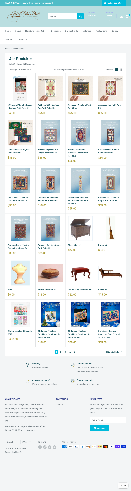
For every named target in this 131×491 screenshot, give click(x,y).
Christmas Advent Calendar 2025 (20, 332)
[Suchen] (80, 16)
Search (59, 404)
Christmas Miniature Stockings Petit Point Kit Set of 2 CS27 (49, 334)
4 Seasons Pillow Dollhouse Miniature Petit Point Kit (20, 106)
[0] (126, 16)
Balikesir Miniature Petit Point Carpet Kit (109, 151)
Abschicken (99, 428)
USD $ (24, 442)
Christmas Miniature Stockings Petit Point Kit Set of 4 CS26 (109, 334)
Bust (10, 289)
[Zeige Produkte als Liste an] (121, 69)
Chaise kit (102, 289)
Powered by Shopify (13, 452)
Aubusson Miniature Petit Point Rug (79, 106)
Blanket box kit (74, 245)
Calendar (87, 31)
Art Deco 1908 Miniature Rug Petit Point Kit (48, 106)
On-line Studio (71, 31)
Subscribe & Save (116, 3)
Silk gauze (56, 31)
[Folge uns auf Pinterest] (49, 447)
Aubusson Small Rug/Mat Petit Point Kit (19, 151)
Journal (8, 39)
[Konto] (121, 16)
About (18, 31)
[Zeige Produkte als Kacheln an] (116, 69)
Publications (101, 31)
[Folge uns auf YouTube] (54, 447)
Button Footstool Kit (47, 289)
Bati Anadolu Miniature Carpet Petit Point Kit (18, 199)
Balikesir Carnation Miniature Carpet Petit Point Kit (78, 152)
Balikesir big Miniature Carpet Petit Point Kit (48, 151)
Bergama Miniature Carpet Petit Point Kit (49, 246)
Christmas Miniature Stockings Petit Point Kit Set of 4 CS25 (79, 334)
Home (8, 31)
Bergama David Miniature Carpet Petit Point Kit (19, 246)
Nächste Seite (112, 352)
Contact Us (22, 39)
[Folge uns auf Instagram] (45, 447)
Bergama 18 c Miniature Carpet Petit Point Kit (108, 199)
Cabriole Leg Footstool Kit (79, 289)
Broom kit (102, 245)
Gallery (115, 31)
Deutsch (10, 442)
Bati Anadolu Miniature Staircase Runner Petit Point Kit (78, 200)
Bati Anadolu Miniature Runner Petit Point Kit (48, 199)
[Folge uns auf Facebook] (40, 447)
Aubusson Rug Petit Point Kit (109, 106)
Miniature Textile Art (34, 31)
